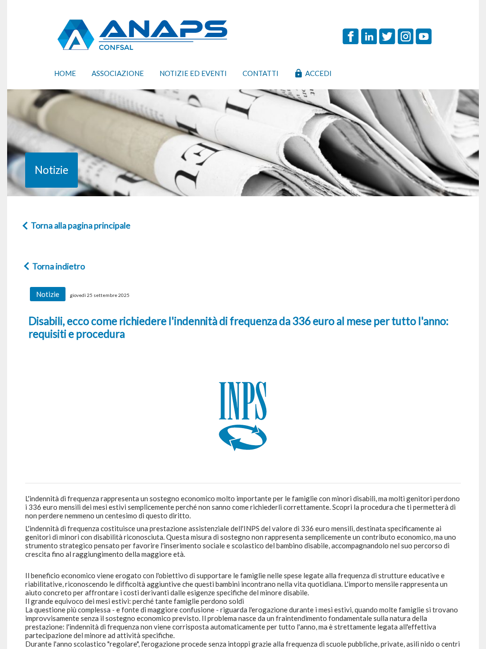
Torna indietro (58, 266)
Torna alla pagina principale (81, 225)
